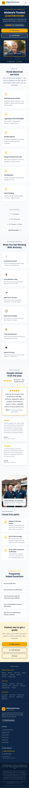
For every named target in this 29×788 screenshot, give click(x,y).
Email (15, 656)
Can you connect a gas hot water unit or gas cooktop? (12, 597)
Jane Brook (5, 674)
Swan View (17, 672)
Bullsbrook (4, 698)
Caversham (5, 694)
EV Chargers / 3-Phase (15, 224)
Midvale (10, 672)
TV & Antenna (15, 214)
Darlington (12, 683)
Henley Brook (21, 694)
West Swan (13, 694)
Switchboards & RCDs (7, 730)
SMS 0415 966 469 (9, 751)
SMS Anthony (15, 30)
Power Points (5, 737)
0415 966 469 (16, 35)
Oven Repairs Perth (11, 782)
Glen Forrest (20, 683)
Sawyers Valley (6, 687)
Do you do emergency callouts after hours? (13, 605)
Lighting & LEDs (6, 732)
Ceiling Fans (5, 740)
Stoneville (23, 685)
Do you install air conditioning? (13, 590)
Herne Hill (12, 696)
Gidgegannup (20, 696)
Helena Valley (11, 676)
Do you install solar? (10, 583)
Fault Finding (5, 742)
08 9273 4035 (7, 754)
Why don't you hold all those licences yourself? (12, 613)
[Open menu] (25, 3)
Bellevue (19, 674)
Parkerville (16, 685)
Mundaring (5, 683)
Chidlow (14, 687)
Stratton (24, 672)
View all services (13, 230)
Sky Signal (12, 781)
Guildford (13, 674)
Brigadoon (5, 696)
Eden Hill (4, 676)
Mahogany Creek (7, 685)
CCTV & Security (15, 219)
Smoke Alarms (5, 735)
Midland (4, 672)
